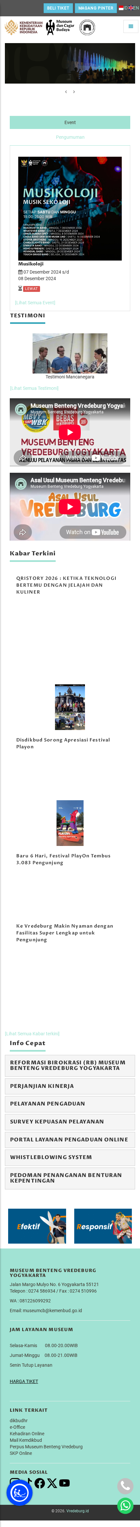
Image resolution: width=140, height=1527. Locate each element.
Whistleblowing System (51, 1157)
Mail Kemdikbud (26, 1440)
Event (70, 122)
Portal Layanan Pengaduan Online (69, 1139)
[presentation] (65, 91)
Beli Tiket (58, 8)
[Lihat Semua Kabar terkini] (32, 1033)
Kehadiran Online (27, 1433)
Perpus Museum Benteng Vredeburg (46, 1446)
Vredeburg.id (77, 1511)
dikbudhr (19, 1420)
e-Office (17, 1427)
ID (125, 7)
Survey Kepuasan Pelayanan (57, 1121)
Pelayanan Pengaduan (47, 1103)
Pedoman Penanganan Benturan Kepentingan (66, 1178)
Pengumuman (70, 137)
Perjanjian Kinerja (42, 1086)
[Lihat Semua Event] (35, 302)
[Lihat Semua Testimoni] (34, 388)
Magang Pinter (95, 8)
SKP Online (21, 1453)
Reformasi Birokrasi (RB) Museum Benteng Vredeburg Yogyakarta (68, 1065)
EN (136, 7)
